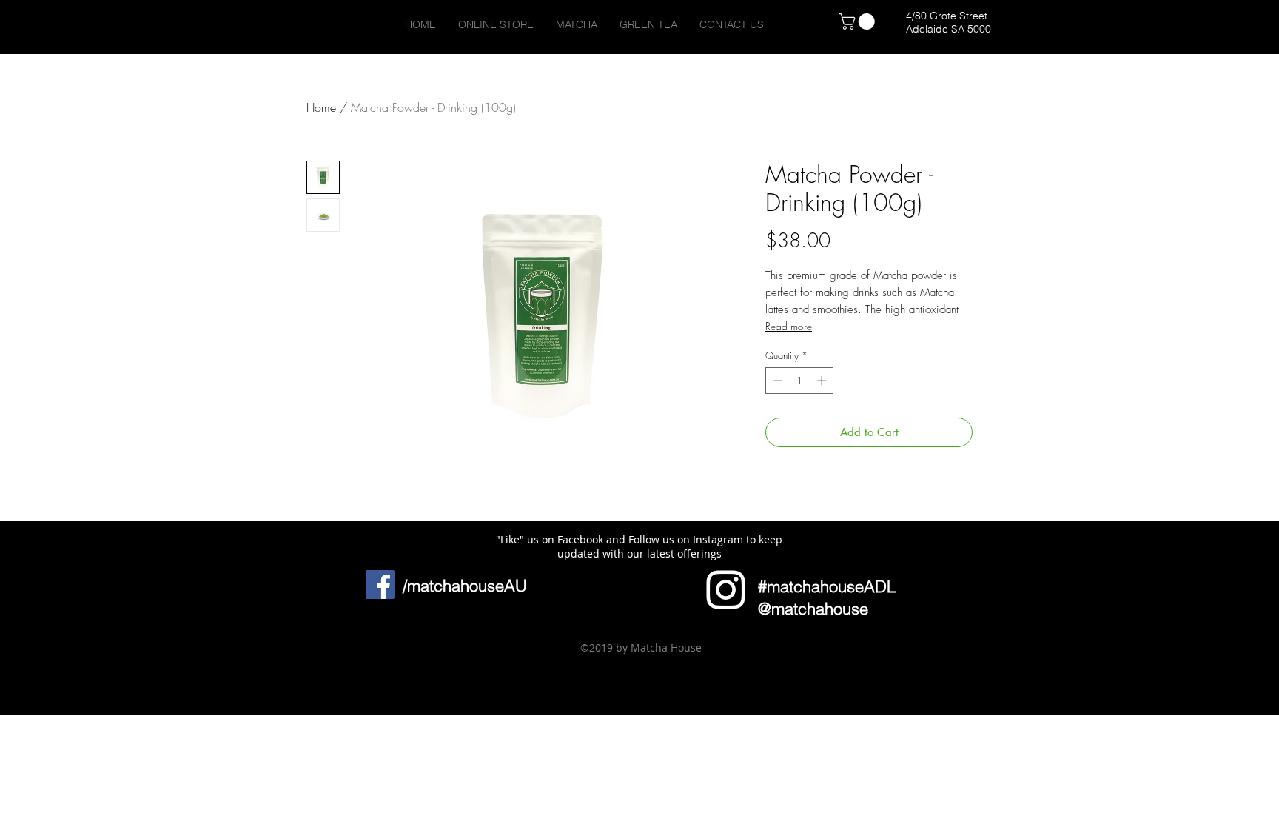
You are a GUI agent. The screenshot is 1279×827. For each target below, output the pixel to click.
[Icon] (725, 589)
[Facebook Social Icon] (380, 584)
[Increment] (823, 380)
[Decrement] (776, 380)
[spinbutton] (799, 380)
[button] (335, 665)
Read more (788, 326)
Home (321, 107)
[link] (859, 21)
